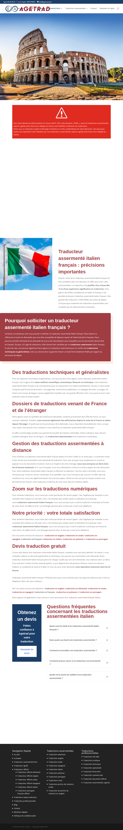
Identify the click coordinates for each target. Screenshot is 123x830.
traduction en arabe (74, 535)
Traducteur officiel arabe (27, 779)
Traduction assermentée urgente (96, 782)
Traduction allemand (57, 754)
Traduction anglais (56, 758)
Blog (15, 805)
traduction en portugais (97, 539)
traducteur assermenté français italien (84, 597)
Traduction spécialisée (92, 768)
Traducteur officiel (21, 769)
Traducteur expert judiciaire (25, 797)
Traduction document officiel (94, 779)
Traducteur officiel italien (27, 787)
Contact (93, 8)
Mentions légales (21, 812)
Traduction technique (92, 764)
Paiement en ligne (107, 8)
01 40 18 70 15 (23, 88)
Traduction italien (56, 769)
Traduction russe (55, 780)
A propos (30, 8)
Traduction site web (91, 757)
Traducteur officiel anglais (27, 776)
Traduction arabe (55, 762)
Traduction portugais (57, 777)
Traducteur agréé (21, 766)
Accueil (21, 8)
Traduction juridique (91, 760)
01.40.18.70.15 (10, 2)
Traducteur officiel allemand (28, 772)
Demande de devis (48, 88)
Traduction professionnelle (25, 801)
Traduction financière (92, 771)
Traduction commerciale (93, 775)
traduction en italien (52, 539)
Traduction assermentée (75, 8)
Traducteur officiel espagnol (28, 783)
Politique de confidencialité (25, 816)
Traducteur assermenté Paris (48, 8)
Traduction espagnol (57, 766)
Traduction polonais (57, 773)
